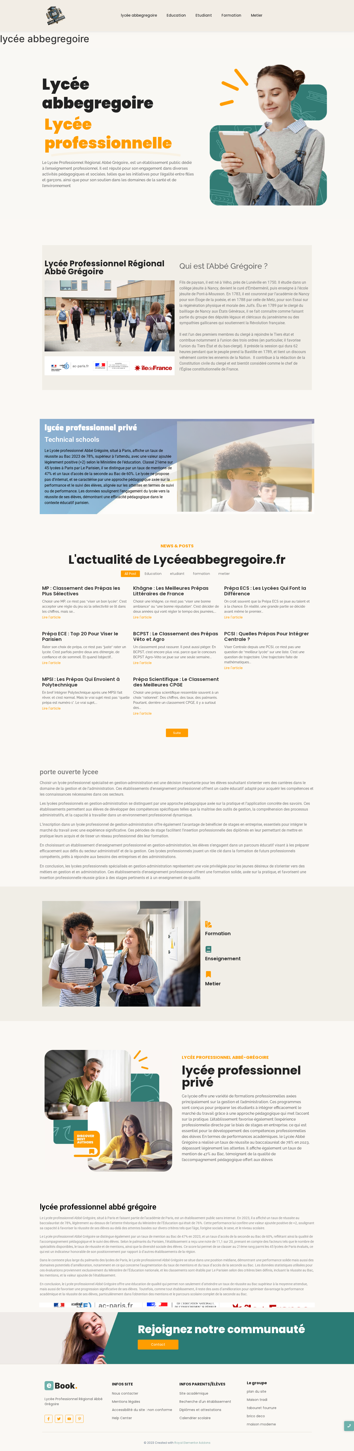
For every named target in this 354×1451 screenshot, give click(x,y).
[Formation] (208, 924)
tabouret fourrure (261, 1407)
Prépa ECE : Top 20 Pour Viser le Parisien (80, 636)
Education (176, 15)
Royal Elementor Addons (192, 1443)
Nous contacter (125, 1393)
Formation (231, 15)
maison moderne (261, 1424)
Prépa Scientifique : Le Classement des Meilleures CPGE (176, 682)
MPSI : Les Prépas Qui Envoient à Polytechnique (81, 682)
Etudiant (204, 15)
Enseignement (223, 958)
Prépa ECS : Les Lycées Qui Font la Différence (265, 591)
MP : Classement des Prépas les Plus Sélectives (81, 591)
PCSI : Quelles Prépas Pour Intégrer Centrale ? (266, 636)
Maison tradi (257, 1399)
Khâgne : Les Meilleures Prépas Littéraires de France (171, 591)
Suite (177, 733)
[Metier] (208, 975)
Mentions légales (126, 1401)
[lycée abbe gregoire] (54, 14)
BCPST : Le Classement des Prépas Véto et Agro (175, 636)
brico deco (256, 1416)
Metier (256, 15)
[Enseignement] (208, 950)
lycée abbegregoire (139, 15)
